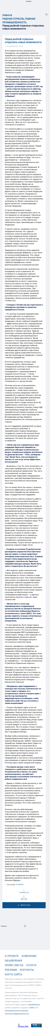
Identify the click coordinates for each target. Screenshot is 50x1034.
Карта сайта (13, 974)
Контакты (27, 969)
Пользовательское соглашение (16, 1011)
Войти (45, 13)
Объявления (13, 960)
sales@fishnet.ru (34, 1004)
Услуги (31, 965)
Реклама (11, 969)
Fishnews (19, 884)
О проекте (12, 956)
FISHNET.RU (24, 892)
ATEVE (32, 1008)
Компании (29, 956)
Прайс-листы (14, 965)
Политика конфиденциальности (17, 1014)
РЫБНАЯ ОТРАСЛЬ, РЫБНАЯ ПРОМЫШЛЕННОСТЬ (18, 20)
